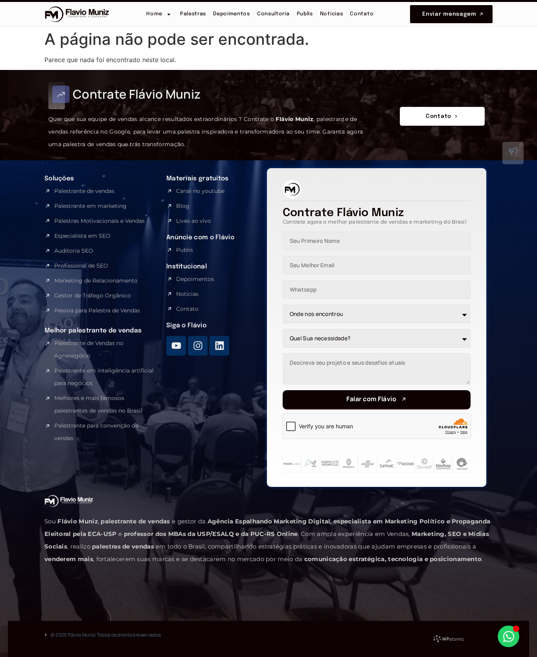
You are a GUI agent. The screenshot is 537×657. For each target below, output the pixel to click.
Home (154, 14)
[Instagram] (198, 346)
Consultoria (273, 14)
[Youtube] (176, 346)
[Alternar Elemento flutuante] (508, 636)
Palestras (192, 14)
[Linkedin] (219, 346)
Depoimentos (231, 14)
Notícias (331, 14)
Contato (361, 14)
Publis (305, 14)
